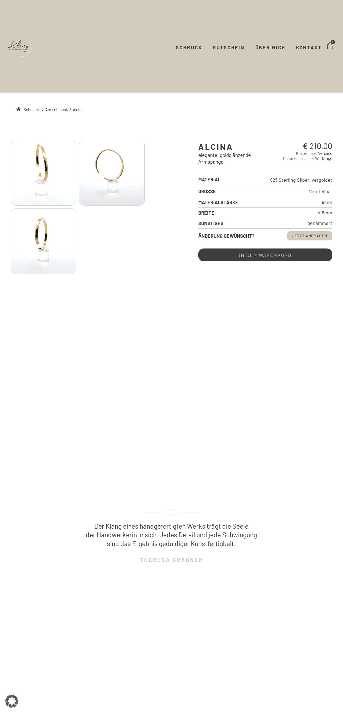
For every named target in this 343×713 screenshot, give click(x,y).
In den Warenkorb (265, 255)
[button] (12, 701)
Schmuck (189, 47)
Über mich (270, 47)
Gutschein (228, 47)
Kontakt (309, 47)
